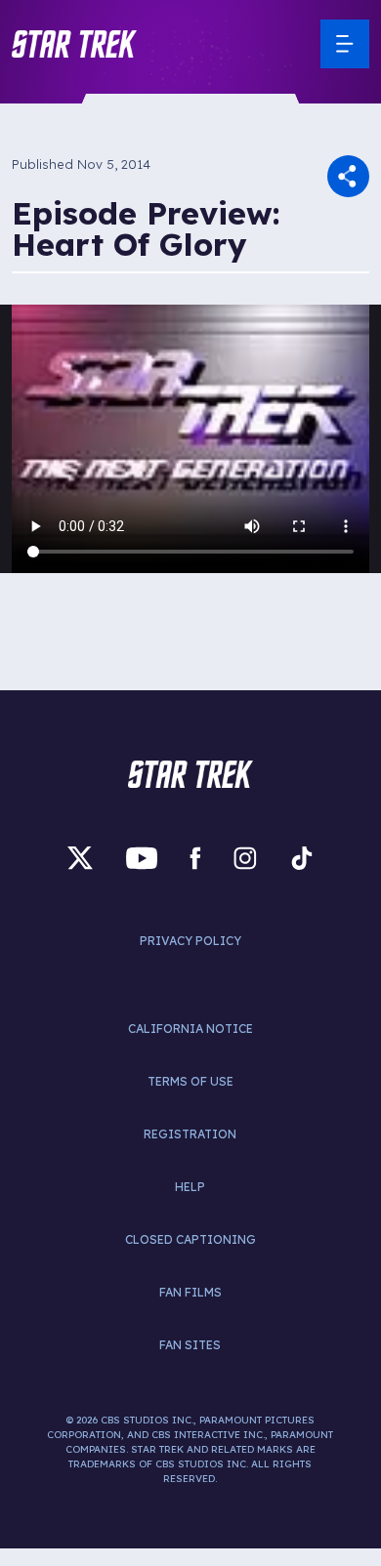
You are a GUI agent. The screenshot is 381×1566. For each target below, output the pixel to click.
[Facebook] (195, 858)
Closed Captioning (190, 1239)
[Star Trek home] (190, 774)
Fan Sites (190, 1345)
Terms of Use (190, 1081)
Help (190, 1186)
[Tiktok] (302, 858)
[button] (74, 44)
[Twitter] (80, 858)
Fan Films (190, 1292)
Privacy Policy (190, 940)
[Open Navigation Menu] (344, 44)
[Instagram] (245, 858)
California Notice (190, 1028)
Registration (190, 1134)
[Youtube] (141, 858)
